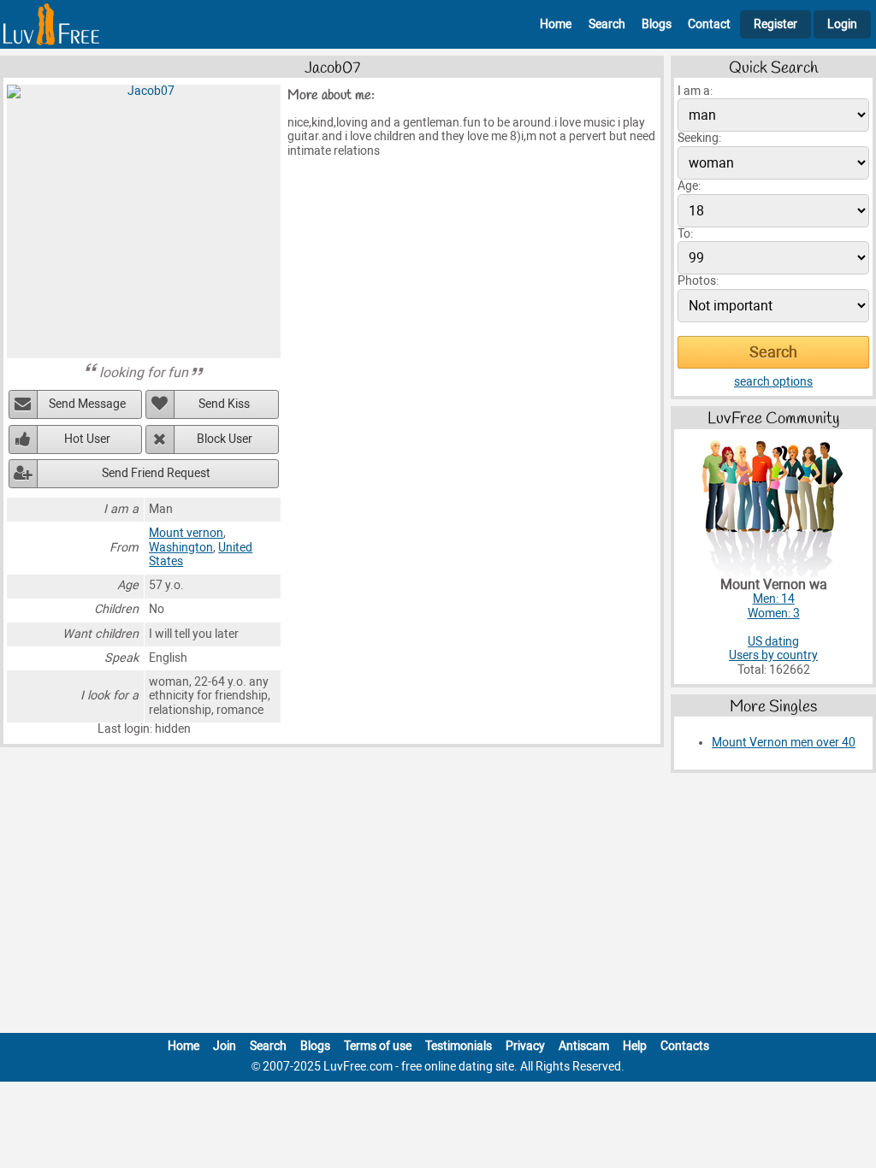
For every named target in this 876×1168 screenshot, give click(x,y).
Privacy (525, 1046)
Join (224, 1046)
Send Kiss (224, 404)
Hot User (87, 439)
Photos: (698, 281)
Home (555, 24)
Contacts (684, 1046)
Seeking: (699, 138)
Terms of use (377, 1046)
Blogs (657, 24)
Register (775, 24)
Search (607, 24)
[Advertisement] (438, 906)
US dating (773, 641)
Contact (709, 24)
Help (635, 1046)
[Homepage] (51, 24)
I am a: (695, 91)
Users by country (773, 655)
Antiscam (584, 1046)
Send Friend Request (156, 473)
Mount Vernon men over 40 (783, 742)
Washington (181, 547)
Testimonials (458, 1046)
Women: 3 (774, 613)
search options (773, 382)
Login (842, 24)
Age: (689, 186)
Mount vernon (186, 533)
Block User (224, 439)
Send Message (87, 404)
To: (685, 234)
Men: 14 (774, 599)
